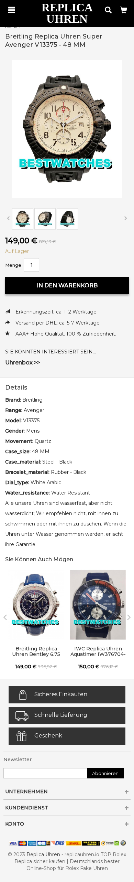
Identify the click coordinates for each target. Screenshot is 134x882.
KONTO (14, 824)
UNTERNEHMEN (26, 791)
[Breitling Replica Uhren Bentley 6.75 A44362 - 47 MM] (36, 604)
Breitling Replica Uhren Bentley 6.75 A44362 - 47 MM (36, 652)
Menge (13, 265)
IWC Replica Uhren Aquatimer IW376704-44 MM (98, 652)
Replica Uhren (43, 854)
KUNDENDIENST (26, 808)
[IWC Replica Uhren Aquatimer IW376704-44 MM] (98, 604)
